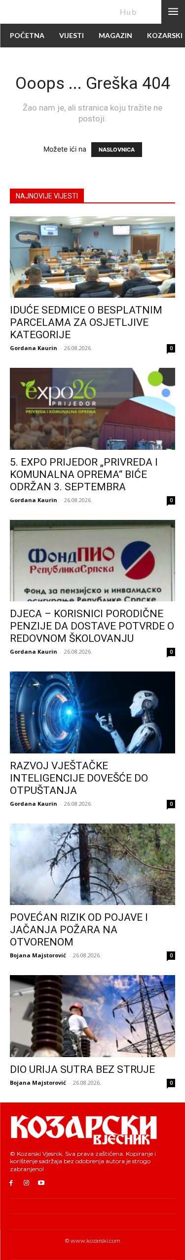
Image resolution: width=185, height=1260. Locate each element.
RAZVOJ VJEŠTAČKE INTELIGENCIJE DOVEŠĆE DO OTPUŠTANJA (79, 778)
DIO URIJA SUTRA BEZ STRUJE (82, 1069)
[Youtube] (42, 1183)
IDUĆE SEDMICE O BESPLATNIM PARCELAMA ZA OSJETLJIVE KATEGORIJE (86, 322)
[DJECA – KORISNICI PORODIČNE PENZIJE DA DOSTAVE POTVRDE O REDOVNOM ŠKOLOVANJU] (92, 560)
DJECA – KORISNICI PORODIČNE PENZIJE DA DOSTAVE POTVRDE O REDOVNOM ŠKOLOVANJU (92, 626)
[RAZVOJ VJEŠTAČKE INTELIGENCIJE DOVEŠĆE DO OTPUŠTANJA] (92, 712)
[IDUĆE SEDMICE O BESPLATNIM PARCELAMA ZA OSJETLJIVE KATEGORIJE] (92, 257)
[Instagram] (26, 1183)
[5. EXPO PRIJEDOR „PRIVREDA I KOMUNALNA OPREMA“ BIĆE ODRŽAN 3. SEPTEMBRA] (92, 408)
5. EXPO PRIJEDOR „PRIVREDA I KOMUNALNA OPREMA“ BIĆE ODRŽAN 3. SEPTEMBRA (84, 474)
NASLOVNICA (117, 149)
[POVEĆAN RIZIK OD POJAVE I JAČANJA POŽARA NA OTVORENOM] (92, 864)
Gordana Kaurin (33, 348)
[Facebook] (11, 1183)
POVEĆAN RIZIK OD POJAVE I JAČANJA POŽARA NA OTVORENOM (79, 929)
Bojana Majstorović (38, 955)
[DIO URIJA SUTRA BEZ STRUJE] (92, 1016)
